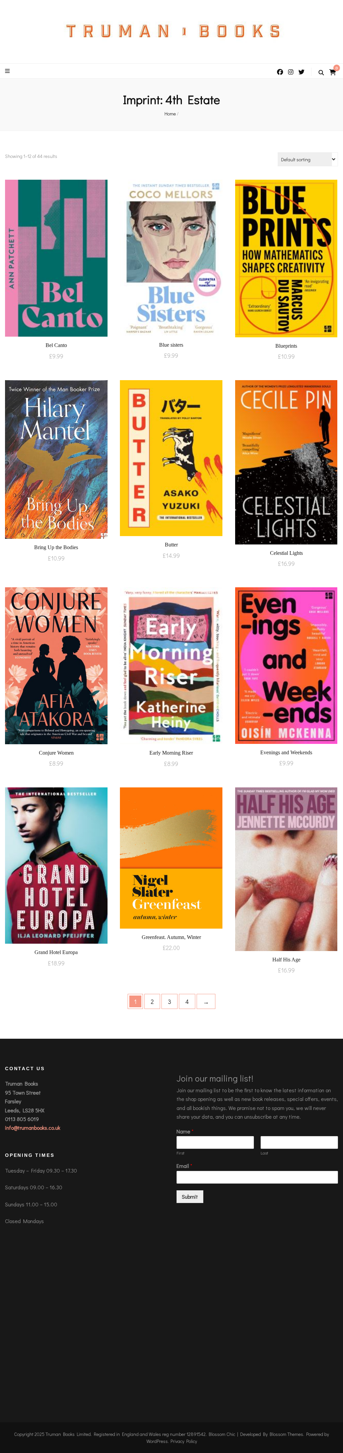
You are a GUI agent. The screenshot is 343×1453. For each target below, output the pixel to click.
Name (185, 1131)
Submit (190, 1196)
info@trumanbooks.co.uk (32, 1127)
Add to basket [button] (56, 257)
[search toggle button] (321, 72)
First (181, 1153)
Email (184, 1166)
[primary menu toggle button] (8, 71)
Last (264, 1153)
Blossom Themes (286, 1434)
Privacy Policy (183, 1441)
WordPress (157, 1441)
